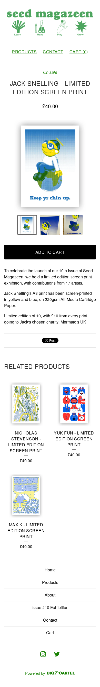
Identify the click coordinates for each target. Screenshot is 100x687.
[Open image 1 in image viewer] (50, 166)
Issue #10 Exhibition (50, 607)
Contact (53, 52)
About (50, 595)
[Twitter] (57, 654)
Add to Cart (50, 252)
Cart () (78, 52)
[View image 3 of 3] (73, 225)
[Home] (50, 22)
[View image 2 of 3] (50, 225)
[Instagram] (43, 654)
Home (50, 570)
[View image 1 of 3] (27, 225)
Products (24, 52)
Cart (50, 632)
